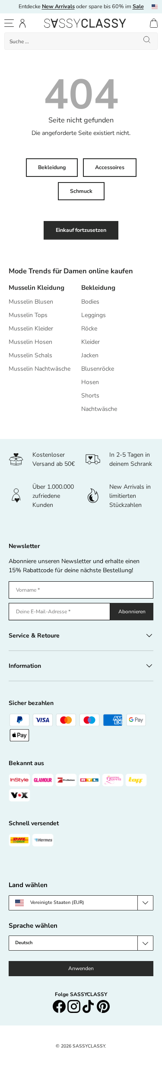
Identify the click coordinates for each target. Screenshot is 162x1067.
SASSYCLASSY (89, 1046)
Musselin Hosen (30, 342)
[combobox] (81, 41)
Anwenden (81, 968)
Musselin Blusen (31, 302)
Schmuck (81, 191)
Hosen (90, 382)
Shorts (90, 395)
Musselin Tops (28, 315)
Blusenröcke (97, 369)
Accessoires (109, 167)
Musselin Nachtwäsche (39, 369)
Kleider (90, 342)
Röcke (89, 328)
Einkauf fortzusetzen (81, 230)
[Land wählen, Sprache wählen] (155, 6)
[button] (154, 23)
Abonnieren (132, 611)
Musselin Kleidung (36, 287)
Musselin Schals (30, 355)
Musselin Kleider (31, 328)
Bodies (90, 302)
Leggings (93, 315)
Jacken (89, 355)
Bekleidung (52, 167)
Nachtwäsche (99, 409)
